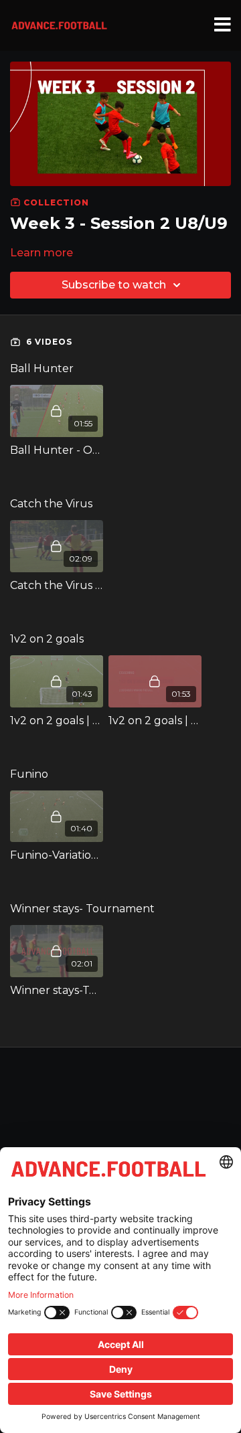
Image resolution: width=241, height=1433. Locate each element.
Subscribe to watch (114, 284)
